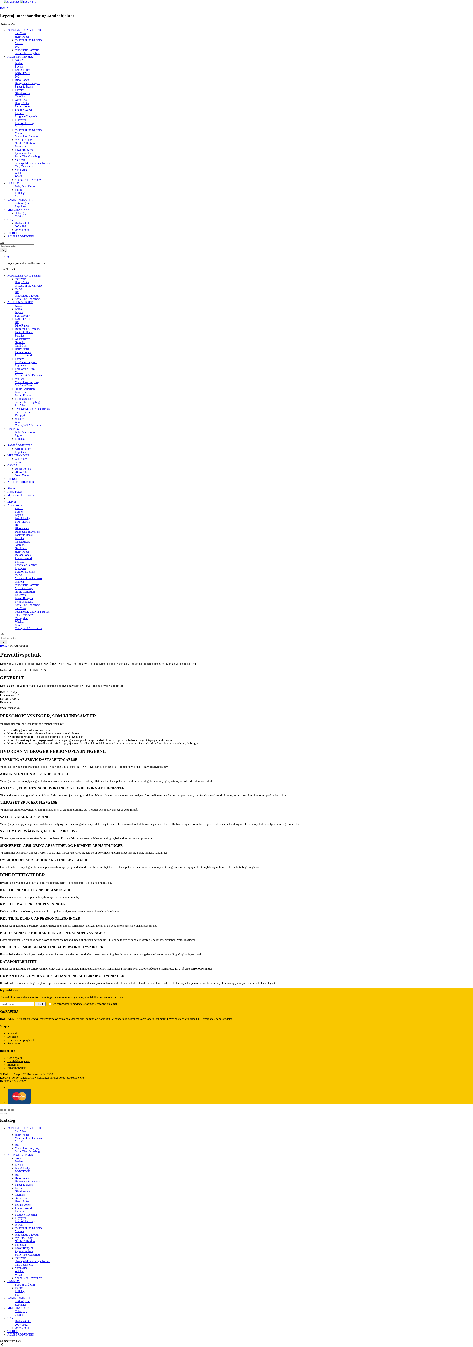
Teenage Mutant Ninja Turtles (32, 163)
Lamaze (19, 113)
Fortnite (19, 89)
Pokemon (20, 146)
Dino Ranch (22, 79)
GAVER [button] (12, 219)
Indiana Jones (23, 106)
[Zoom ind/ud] (12, 1110)
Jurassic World (23, 109)
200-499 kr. (21, 226)
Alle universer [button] (15, 505)
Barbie (19, 63)
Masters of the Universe (28, 39)
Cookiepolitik (15, 1058)
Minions (19, 133)
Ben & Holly (22, 69)
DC (17, 46)
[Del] (5, 1110)
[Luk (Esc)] (1, 1110)
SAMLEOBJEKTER (20, 1297)
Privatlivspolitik (16, 1067)
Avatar (19, 59)
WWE (18, 176)
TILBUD (12, 233)
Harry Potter (22, 36)
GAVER (12, 1317)
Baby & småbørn (25, 186)
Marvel (19, 43)
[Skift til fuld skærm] (8, 1110)
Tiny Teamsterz (24, 166)
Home (3, 645)
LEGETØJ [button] (13, 183)
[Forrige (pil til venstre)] (1, 1113)
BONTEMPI (22, 73)
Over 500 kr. (22, 229)
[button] (2, 1345)
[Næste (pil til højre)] (5, 1113)
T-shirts (19, 216)
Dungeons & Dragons (27, 83)
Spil (17, 196)
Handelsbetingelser (18, 1061)
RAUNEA (6, 7)
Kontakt (12, 1033)
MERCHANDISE (18, 1307)
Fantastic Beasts (24, 86)
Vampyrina (21, 169)
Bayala (19, 66)
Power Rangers (24, 149)
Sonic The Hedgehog (27, 53)
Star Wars (20, 33)
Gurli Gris (21, 99)
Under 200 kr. (23, 223)
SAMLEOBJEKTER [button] (20, 199)
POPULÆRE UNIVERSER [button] (24, 29)
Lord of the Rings (25, 123)
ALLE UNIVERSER (20, 1154)
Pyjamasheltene (24, 153)
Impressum (13, 1064)
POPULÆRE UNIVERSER (24, 1128)
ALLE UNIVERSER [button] (20, 56)
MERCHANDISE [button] (18, 209)
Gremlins (20, 96)
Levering (12, 1036)
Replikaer (20, 206)
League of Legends (26, 116)
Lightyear (20, 119)
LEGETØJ (13, 1281)
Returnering (14, 1043)
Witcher (19, 173)
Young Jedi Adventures (28, 179)
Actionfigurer (22, 203)
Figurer (19, 189)
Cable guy (21, 213)
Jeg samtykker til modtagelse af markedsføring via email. (85, 1003)
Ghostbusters (22, 93)
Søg (3, 250)
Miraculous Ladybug (27, 49)
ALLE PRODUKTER (20, 236)
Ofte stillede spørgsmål (20, 1040)
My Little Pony (24, 139)
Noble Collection (25, 143)
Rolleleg (20, 193)
